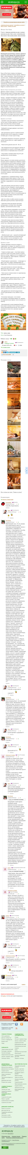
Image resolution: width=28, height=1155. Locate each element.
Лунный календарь (6, 1053)
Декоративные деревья (7, 1067)
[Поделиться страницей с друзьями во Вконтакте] (4, 352)
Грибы (16, 1049)
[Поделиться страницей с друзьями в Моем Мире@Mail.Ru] (5, 352)
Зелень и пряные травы (20, 1040)
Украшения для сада (19, 1087)
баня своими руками (12, 35)
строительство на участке (7, 25)
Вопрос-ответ (5, 1041)
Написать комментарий (7, 499)
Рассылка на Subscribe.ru (16, 1028)
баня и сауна (4, 26)
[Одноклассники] (21, 1024)
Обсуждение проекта (19, 1126)
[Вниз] (26, 473)
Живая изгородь (18, 1075)
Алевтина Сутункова (10, 755)
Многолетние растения (7, 1072)
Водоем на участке (19, 1070)
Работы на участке (6, 1108)
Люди (3, 1043)
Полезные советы (6, 1058)
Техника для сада (6, 1089)
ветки (5, 333)
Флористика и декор (6, 1082)
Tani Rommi (8, 520)
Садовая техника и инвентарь (7, 1087)
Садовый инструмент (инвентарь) (7, 1092)
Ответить (7, 507)
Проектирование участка (20, 1084)
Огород (16, 1037)
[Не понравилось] (16, 504)
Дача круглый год (6, 1110)
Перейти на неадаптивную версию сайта (14, 22)
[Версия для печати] (13, 354)
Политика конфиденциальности (14, 1137)
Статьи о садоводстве (7, 1039)
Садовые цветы (5, 1070)
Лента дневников (6, 1036)
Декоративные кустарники (8, 1069)
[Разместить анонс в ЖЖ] (17, 352)
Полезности (5, 1047)
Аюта (6, 341)
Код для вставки (7, 354)
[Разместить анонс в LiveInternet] (11, 352)
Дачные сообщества (6, 1037)
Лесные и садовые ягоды (21, 1039)
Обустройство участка (21, 1064)
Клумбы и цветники (19, 1069)
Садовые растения (19, 1042)
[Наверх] (26, 468)
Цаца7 (9, 867)
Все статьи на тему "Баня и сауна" (11, 492)
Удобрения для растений (20, 1051)
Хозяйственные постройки (8, 1100)
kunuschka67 (8, 502)
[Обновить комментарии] (26, 470)
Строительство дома (6, 1097)
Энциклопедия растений (7, 1049)
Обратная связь (6, 1136)
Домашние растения (6, 1080)
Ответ (10, 799)
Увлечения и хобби (6, 1115)
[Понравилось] (18, 504)
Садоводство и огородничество (19, 1035)
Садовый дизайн (19, 1082)
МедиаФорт (10, 1133)
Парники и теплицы (19, 1058)
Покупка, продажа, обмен (8, 1056)
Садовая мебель (19, 1085)
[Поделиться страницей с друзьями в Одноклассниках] (2, 352)
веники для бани (12, 26)
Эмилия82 (9, 975)
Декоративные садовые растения (7, 1065)
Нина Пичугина (15, 1140)
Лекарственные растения (7, 1054)
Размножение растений (20, 1046)
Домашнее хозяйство (8, 1106)
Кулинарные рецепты (7, 1117)
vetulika (7, 915)
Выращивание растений (20, 1044)
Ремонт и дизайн (5, 1098)
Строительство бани (6, 1102)
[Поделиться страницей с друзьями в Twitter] (7, 352)
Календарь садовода (7, 1051)
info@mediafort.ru (10, 1144)
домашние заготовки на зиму (13, 32)
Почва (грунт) (18, 1053)
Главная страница (7, 1034)
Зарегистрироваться (7, 994)
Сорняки (17, 1048)
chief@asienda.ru (5, 1141)
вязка (8, 333)
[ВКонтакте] (16, 1024)
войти (4, 996)
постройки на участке (19, 25)
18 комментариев (6, 347)
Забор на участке (19, 1077)
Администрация (16, 1136)
